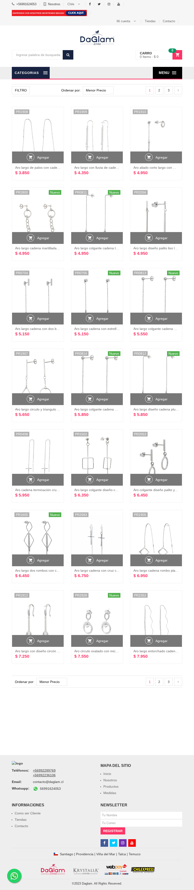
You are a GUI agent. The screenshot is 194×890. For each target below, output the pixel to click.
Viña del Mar (105, 854)
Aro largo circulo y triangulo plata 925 (43, 409)
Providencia (84, 854)
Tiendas (150, 21)
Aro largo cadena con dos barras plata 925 (47, 329)
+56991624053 (26, 4)
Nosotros (54, 4)
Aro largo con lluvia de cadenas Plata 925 (105, 167)
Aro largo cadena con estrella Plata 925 (103, 329)
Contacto (169, 21)
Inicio (107, 774)
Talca (122, 854)
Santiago (66, 854)
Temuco (135, 854)
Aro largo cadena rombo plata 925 (159, 570)
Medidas (109, 793)
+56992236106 (44, 775)
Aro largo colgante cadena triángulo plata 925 (108, 248)
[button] (74, 4)
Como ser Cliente (28, 813)
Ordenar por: (71, 90)
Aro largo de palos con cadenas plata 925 (46, 167)
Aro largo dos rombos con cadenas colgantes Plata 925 (56, 570)
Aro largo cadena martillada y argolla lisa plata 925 (53, 248)
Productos (111, 786)
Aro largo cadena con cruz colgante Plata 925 (108, 570)
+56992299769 (44, 770)
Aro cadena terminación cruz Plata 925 (44, 490)
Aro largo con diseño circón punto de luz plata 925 (52, 651)
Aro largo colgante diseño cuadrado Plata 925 (108, 490)
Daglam (87, 883)
